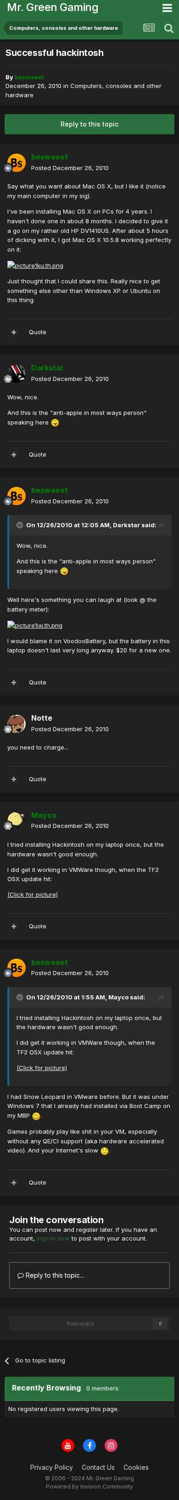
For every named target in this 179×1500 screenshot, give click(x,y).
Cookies (136, 1467)
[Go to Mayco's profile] (16, 820)
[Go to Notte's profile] (16, 724)
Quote (37, 332)
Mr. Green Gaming (52, 7)
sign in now (53, 1238)
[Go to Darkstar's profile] (16, 373)
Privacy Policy (51, 1467)
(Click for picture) (32, 894)
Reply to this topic (89, 124)
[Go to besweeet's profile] (16, 163)
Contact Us (98, 1467)
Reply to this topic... (54, 1275)
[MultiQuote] (13, 332)
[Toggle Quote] (21, 525)
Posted (70, 167)
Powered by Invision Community (89, 1486)
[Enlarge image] (55, 422)
